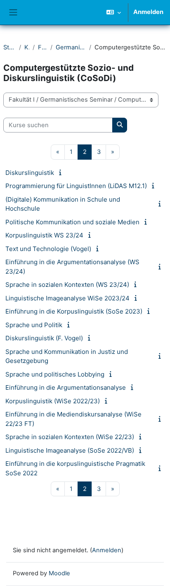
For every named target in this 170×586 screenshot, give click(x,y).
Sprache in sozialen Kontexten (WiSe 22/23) (69, 437)
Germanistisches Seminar (71, 47)
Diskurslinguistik (29, 173)
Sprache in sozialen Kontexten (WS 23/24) (67, 284)
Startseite (9, 47)
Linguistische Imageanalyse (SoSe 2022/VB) (69, 450)
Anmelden (148, 12)
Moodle (59, 573)
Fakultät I (42, 47)
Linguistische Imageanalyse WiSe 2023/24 (67, 298)
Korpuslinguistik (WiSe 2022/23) (52, 401)
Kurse (26, 47)
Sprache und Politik (33, 325)
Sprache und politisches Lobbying (54, 374)
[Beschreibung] (61, 172)
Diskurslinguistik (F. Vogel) (44, 338)
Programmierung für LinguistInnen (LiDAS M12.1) (76, 186)
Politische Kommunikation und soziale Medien (72, 222)
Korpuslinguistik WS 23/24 (44, 235)
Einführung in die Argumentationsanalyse (65, 387)
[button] (113, 12)
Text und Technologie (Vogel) (48, 249)
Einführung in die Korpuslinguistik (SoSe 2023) (73, 311)
